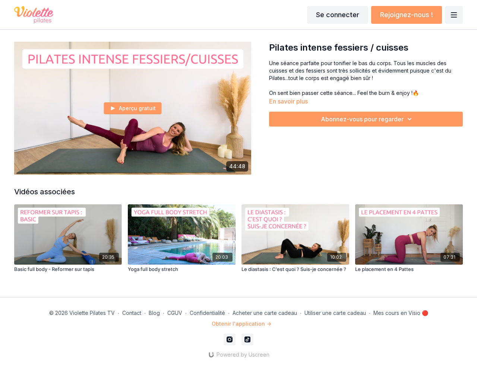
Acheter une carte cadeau (265, 313)
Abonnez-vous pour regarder (362, 119)
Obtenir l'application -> (241, 323)
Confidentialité (207, 313)
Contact (131, 313)
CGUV (174, 313)
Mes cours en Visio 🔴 (400, 313)
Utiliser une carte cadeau (335, 313)
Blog (154, 313)
